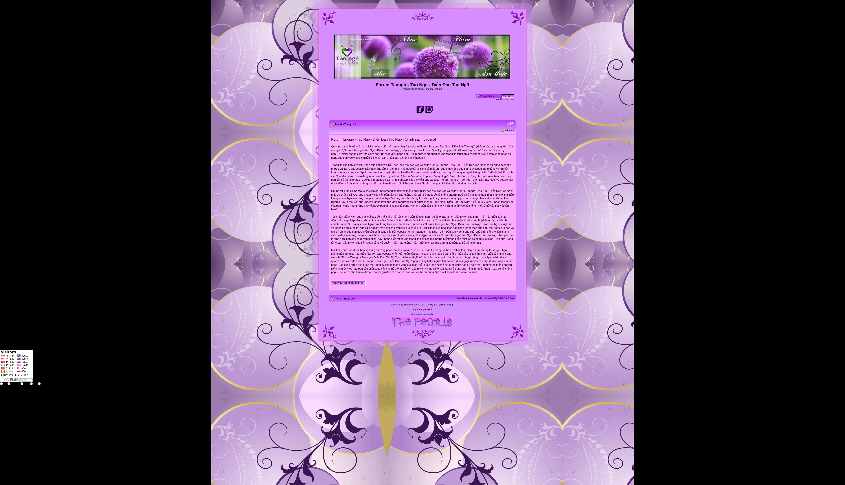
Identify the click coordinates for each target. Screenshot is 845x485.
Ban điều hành (464, 298)
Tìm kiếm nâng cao (503, 99)
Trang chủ (350, 124)
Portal (338, 124)
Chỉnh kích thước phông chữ (510, 123)
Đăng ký (509, 130)
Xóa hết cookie (482, 298)
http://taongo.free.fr (422, 309)
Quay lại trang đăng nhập (348, 282)
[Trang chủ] (422, 76)
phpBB (407, 304)
